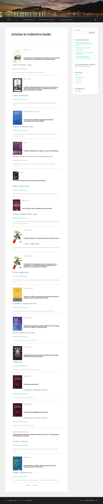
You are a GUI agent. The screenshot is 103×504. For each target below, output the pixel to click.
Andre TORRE (51, 7)
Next (34, 485)
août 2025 (78, 75)
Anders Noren (89, 500)
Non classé (78, 91)
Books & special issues (46, 19)
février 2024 (79, 82)
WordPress (29, 500)
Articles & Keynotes (66, 19)
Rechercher (77, 30)
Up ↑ (96, 500)
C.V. (16, 19)
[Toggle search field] (95, 19)
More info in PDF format (20, 69)
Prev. (29, 485)
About (9, 19)
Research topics (28, 19)
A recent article (79, 50)
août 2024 (78, 80)
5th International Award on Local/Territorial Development (83, 57)
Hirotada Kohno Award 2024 (83, 48)
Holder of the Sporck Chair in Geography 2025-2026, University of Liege (84, 44)
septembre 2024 (80, 77)
